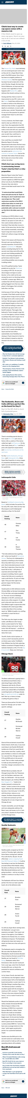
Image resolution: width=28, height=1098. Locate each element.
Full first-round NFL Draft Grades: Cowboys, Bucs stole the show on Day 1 (14, 1053)
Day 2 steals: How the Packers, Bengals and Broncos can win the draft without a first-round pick (14, 1067)
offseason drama (6, 79)
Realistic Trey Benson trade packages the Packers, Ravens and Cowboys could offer (14, 360)
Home (2, 389)
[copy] (11, 46)
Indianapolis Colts (13, 458)
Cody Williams (7, 43)
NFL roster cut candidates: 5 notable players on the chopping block (13, 365)
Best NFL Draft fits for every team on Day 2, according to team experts (13, 1062)
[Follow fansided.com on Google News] (23, 383)
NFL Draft (12, 438)
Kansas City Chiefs (10, 68)
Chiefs (6, 101)
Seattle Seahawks (11, 456)
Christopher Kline (8, 414)
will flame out (15, 443)
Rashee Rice (14, 91)
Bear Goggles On (6, 782)
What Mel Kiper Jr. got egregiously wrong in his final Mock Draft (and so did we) (14, 1073)
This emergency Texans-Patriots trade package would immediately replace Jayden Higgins (13, 370)
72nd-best (19, 268)
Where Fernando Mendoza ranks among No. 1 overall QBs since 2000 (14, 1057)
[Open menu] (2, 2)
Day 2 (16, 445)
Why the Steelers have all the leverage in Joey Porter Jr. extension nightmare (13, 354)
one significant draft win (11, 694)
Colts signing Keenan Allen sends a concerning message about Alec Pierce (14, 375)
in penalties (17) (11, 246)
